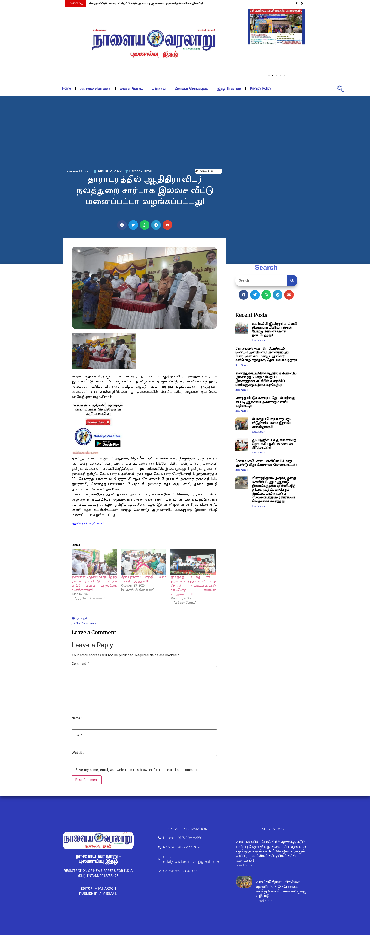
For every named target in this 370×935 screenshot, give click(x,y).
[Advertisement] (185, 132)
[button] (253, 40)
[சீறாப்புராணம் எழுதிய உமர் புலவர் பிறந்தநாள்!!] (143, 562)
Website (78, 752)
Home (66, 88)
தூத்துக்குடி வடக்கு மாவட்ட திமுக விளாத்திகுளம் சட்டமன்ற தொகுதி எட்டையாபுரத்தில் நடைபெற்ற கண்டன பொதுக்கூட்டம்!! (193, 586)
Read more (244, 865)
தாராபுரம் (82, 618)
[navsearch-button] (340, 88)
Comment (80, 663)
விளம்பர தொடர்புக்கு (191, 88)
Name (77, 718)
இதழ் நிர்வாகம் (229, 88)
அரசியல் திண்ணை (95, 88)
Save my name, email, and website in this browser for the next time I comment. (136, 770)
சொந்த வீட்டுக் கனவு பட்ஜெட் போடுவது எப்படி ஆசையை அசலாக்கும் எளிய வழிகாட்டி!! (145, 3)
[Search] (292, 280)
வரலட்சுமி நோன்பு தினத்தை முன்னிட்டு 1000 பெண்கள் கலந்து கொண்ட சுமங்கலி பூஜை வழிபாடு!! (281, 888)
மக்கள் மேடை (131, 88)
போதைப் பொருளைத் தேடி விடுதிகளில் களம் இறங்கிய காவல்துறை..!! (272, 423)
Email (77, 735)
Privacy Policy (260, 88)
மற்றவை (158, 88)
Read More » (258, 340)
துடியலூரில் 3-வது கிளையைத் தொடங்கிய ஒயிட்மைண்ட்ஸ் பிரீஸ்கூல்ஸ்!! (274, 444)
